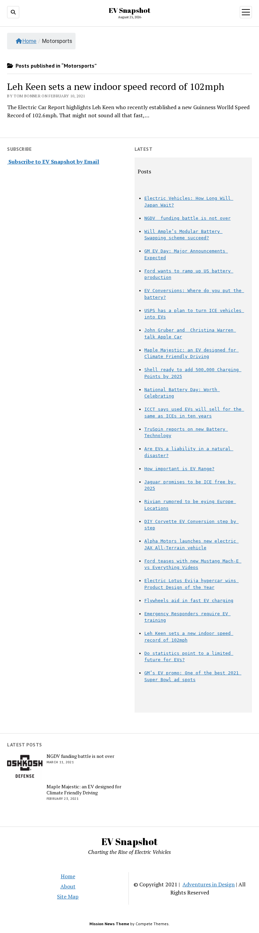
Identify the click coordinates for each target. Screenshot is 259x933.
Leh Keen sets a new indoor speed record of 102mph (115, 86)
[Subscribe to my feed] (7, 161)
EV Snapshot (129, 10)
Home (29, 41)
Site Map (68, 896)
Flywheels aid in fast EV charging (188, 600)
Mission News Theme (109, 923)
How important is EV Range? (179, 468)
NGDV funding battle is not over (187, 218)
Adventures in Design (208, 884)
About (68, 886)
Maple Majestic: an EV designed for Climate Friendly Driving (84, 790)
